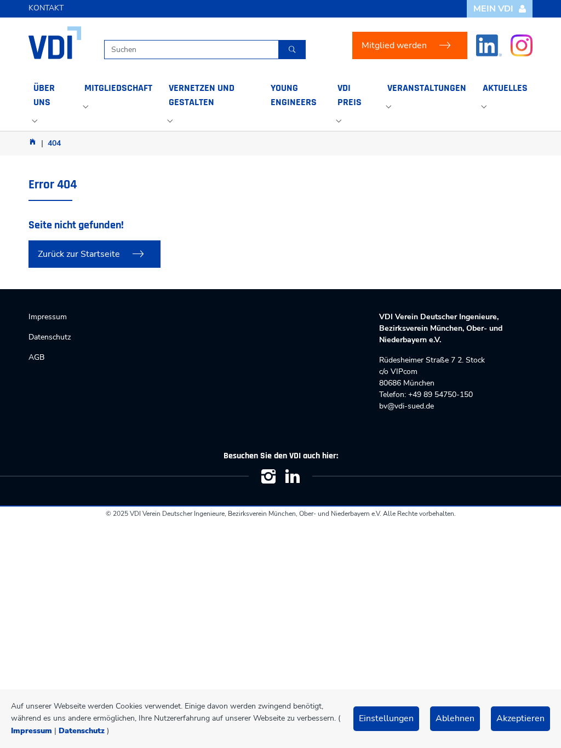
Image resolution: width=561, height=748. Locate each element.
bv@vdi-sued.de (406, 406)
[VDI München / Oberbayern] (32, 141)
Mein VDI (493, 9)
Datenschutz (82, 731)
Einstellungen (386, 718)
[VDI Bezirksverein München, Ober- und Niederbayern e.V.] (54, 42)
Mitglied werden (394, 45)
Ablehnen (455, 718)
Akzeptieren (520, 718)
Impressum (31, 731)
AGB (36, 357)
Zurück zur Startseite (79, 254)
